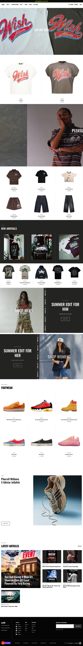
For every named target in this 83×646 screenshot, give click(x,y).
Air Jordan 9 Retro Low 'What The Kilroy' (41, 419)
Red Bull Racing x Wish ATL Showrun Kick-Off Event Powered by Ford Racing (19, 580)
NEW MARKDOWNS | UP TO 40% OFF (41, 1)
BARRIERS (8, 281)
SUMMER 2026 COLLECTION (65, 314)
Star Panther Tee (74, 282)
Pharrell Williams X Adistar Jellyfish (10, 480)
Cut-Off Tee (21, 100)
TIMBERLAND (69, 418)
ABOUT (26, 4)
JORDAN (41, 418)
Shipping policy (43, 643)
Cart (81, 4)
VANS (14, 452)
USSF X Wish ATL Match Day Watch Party (51, 566)
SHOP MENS (24, 310)
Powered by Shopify (78, 643)
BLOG (21, 4)
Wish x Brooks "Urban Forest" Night (9, 606)
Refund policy (17, 643)
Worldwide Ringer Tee (58, 282)
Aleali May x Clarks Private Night (70, 566)
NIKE (14, 418)
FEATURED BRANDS (15, 4)
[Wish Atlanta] (3, 4)
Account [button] (76, 4)
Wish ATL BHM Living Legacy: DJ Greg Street (71, 586)
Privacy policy (25, 643)
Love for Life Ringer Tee (69, 189)
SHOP (8, 4)
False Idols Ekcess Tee (41, 189)
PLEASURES (14, 187)
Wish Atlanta (71, 643)
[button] (2, 135)
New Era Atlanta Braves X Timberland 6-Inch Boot (69, 419)
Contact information (53, 643)
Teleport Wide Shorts (14, 216)
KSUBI (41, 187)
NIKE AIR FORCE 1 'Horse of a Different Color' (14, 419)
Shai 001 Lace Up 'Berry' (69, 454)
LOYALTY (30, 4)
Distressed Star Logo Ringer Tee (25, 282)
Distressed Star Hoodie (41, 282)
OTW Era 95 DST (14, 454)
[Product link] (21, 80)
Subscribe (78, 626)
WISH (21, 98)
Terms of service (34, 643)
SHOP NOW (41, 140)
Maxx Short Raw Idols (41, 216)
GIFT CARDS (35, 4)
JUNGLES (69, 187)
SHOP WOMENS (59, 356)
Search (71, 4)
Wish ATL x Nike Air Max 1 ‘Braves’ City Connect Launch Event (51, 586)
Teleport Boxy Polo (14, 189)
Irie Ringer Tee (8, 282)
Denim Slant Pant (69, 216)
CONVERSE (69, 452)
